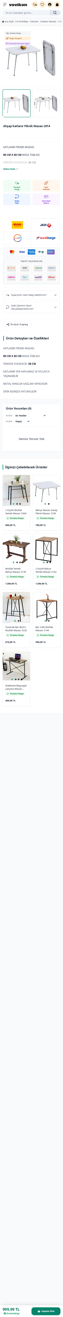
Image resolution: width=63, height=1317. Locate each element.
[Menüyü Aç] (5, 4)
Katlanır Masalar (49, 21)
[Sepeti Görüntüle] (57, 4)
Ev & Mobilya (22, 21)
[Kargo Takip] (35, 4)
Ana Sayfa (9, 21)
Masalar (35, 21)
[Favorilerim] (42, 4)
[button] (24, 481)
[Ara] (54, 12)
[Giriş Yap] (50, 4)
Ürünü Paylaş (19, 324)
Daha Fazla (9, 168)
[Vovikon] (18, 4)
